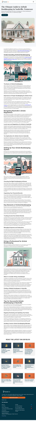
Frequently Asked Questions (19, 408)
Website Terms (4, 399)
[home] (6, 2)
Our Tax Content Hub (18, 407)
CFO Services (4, 410)
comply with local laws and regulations (23, 50)
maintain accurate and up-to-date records (10, 59)
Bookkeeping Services (5, 411)
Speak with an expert (13, 397)
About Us (3, 404)
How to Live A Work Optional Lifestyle (19, 411)
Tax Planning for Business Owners (7, 408)
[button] (33, 2)
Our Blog (16, 404)
